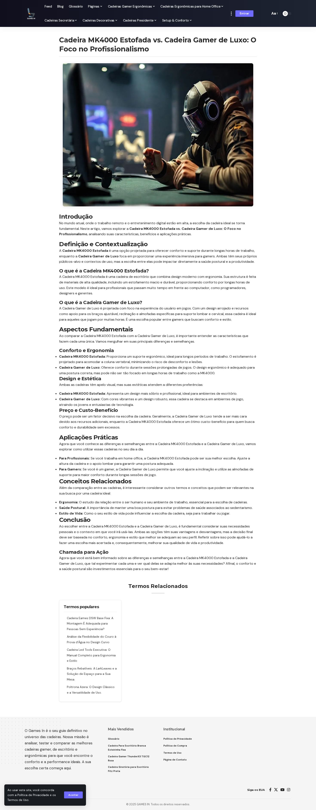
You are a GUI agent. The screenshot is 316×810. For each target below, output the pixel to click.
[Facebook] (270, 790)
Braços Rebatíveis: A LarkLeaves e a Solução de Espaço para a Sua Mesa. (92, 673)
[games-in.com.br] (31, 13)
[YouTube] (282, 790)
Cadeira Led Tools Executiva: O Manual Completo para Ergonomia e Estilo (91, 655)
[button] (73, 794)
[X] (276, 790)
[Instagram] (288, 790)
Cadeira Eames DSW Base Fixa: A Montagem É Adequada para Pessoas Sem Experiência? (90, 623)
